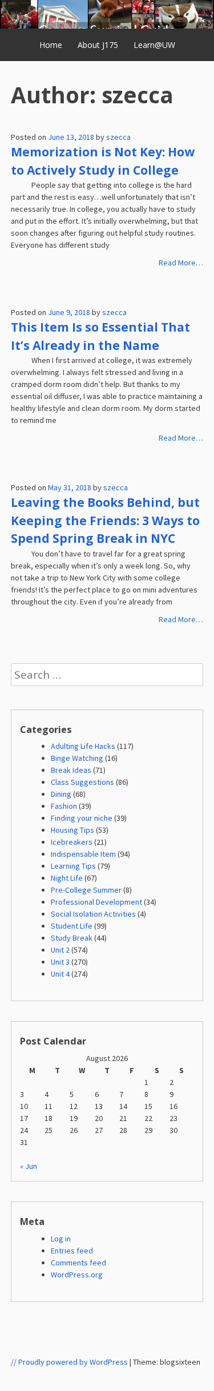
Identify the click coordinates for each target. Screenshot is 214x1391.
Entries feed (72, 1250)
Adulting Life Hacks (83, 746)
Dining (61, 794)
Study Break (71, 938)
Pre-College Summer (86, 890)
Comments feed (78, 1262)
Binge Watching (77, 758)
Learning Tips (73, 866)
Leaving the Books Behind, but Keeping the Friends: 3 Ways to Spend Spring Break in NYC (105, 520)
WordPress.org (77, 1274)
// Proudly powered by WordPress (69, 1362)
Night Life (67, 878)
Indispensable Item (83, 854)
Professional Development (96, 902)
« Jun (28, 1166)
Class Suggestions (82, 782)
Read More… (181, 262)
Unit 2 (60, 950)
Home (50, 44)
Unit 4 (60, 974)
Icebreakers (71, 842)
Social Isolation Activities (93, 914)
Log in (61, 1238)
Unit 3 (60, 962)
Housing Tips (72, 830)
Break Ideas (71, 770)
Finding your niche (81, 818)
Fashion (64, 806)
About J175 (98, 44)
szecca (118, 137)
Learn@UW (154, 44)
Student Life (71, 926)
